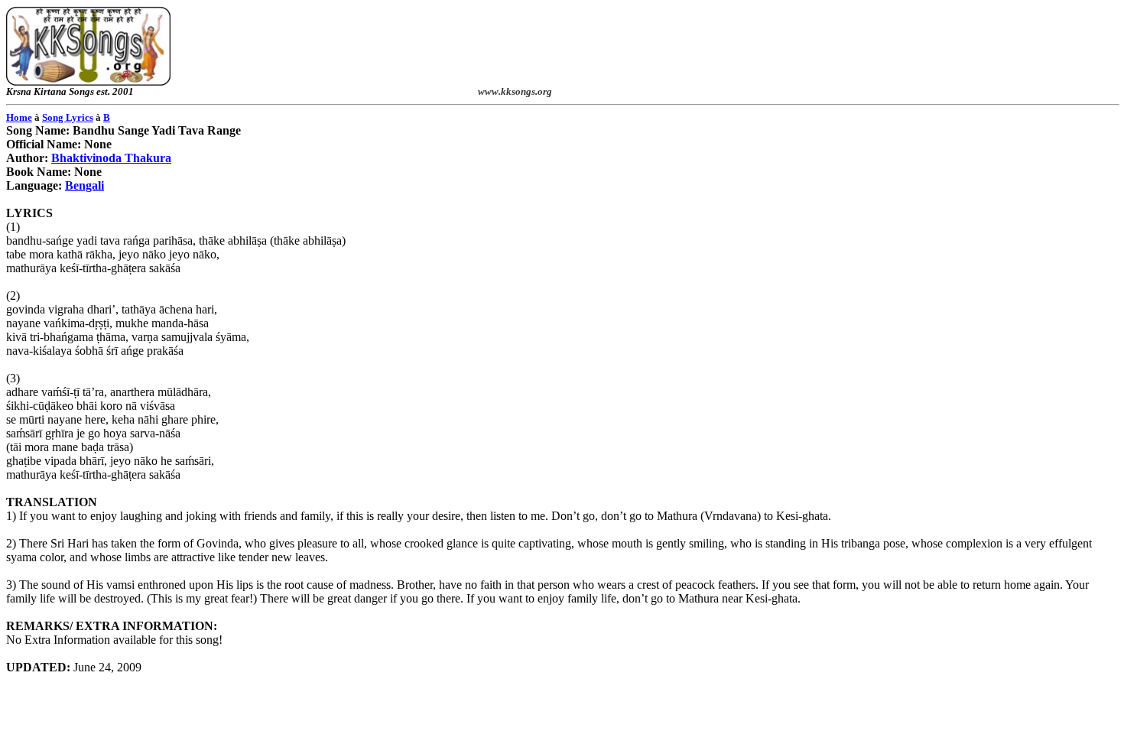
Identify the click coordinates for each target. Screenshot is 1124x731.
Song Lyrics (67, 117)
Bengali (84, 185)
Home (19, 117)
